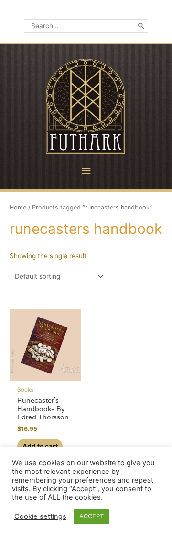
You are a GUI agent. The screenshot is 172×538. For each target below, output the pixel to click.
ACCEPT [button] (91, 516)
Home (18, 207)
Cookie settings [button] (40, 516)
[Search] (141, 26)
